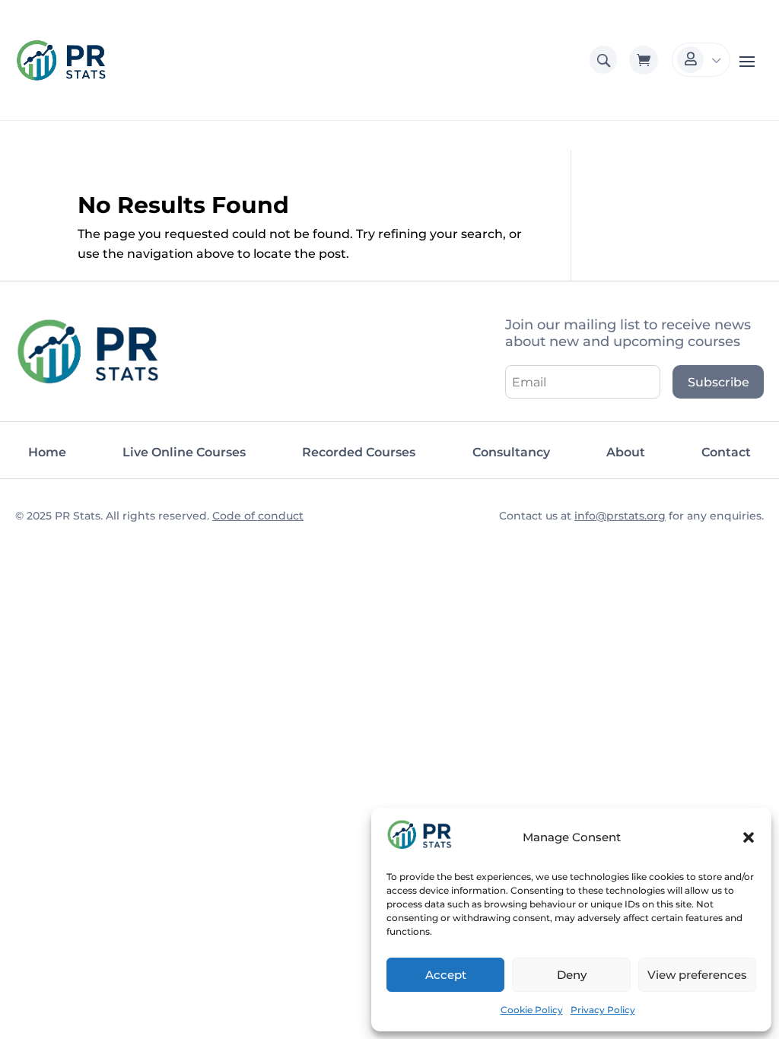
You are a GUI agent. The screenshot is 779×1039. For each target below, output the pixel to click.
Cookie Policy (532, 1009)
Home (47, 452)
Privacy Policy (603, 1009)
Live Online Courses (184, 452)
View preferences (697, 975)
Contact (726, 452)
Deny (572, 975)
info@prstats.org (620, 516)
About (625, 452)
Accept (445, 975)
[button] (748, 837)
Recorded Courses (358, 452)
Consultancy (511, 452)
